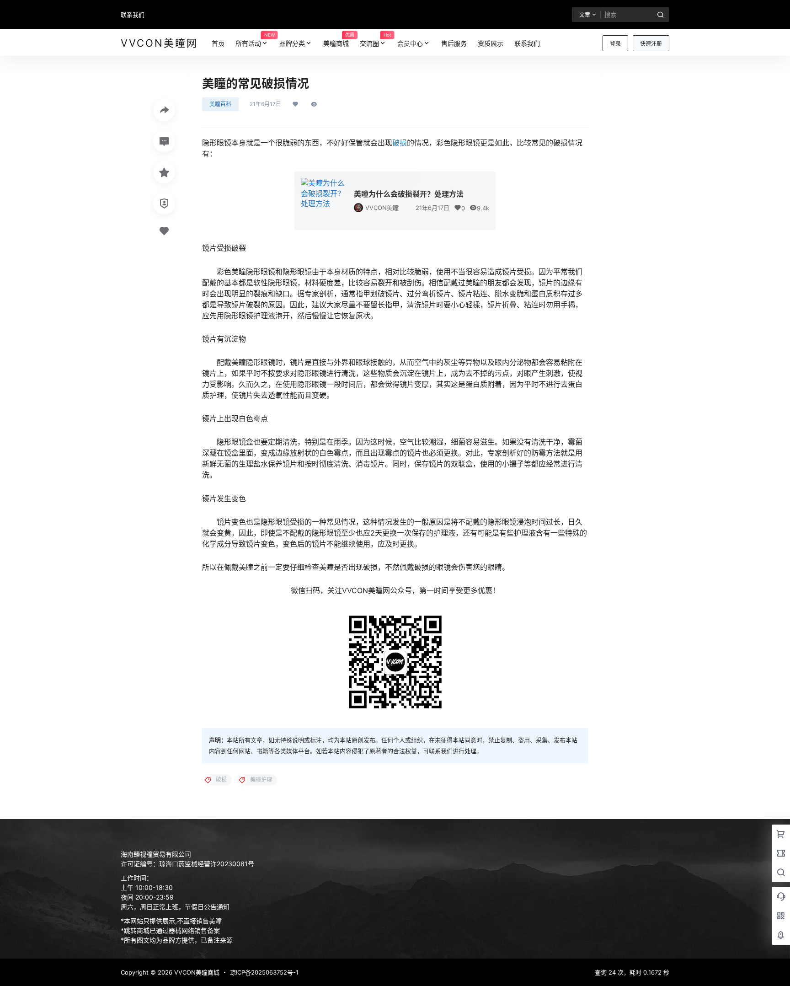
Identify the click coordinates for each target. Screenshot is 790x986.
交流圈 (375, 39)
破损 (399, 142)
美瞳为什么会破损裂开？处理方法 (409, 193)
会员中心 (410, 43)
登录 (615, 43)
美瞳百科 (220, 104)
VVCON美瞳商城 (195, 972)
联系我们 (132, 14)
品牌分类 (292, 43)
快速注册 (651, 43)
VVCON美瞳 (382, 207)
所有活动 (254, 39)
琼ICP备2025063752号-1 (264, 972)
